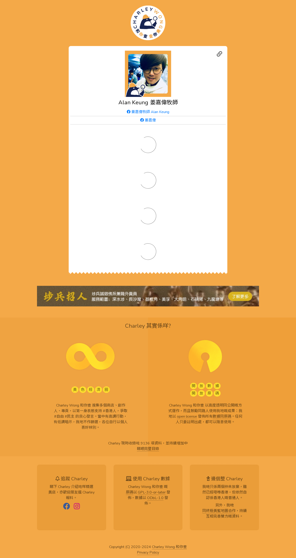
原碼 (129, 492)
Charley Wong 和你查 (169, 547)
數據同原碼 (222, 416)
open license (187, 416)
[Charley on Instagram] (77, 507)
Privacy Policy (148, 552)
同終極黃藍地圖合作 (219, 511)
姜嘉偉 (150, 120)
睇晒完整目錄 (148, 449)
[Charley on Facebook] (66, 507)
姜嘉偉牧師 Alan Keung (149, 111)
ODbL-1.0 (155, 498)
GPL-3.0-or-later (152, 492)
